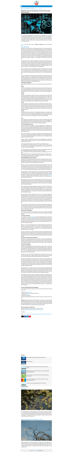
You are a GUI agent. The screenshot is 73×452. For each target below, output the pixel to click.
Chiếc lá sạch (23, 388)
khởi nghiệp (32, 216)
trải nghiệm (50, 175)
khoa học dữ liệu (29, 292)
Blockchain (49, 314)
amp (25, 114)
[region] (36, 326)
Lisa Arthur (33, 314)
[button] (22, 316)
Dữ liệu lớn (25, 314)
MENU (51, 6)
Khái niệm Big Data (25, 47)
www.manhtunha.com (35, 450)
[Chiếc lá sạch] (36, 400)
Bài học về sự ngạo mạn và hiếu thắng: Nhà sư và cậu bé (32, 419)
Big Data (29, 314)
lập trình (27, 294)
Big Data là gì (37, 314)
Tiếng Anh (23, 44)
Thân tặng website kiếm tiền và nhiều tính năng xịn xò (33, 309)
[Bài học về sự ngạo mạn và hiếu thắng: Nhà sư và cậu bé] (36, 430)
